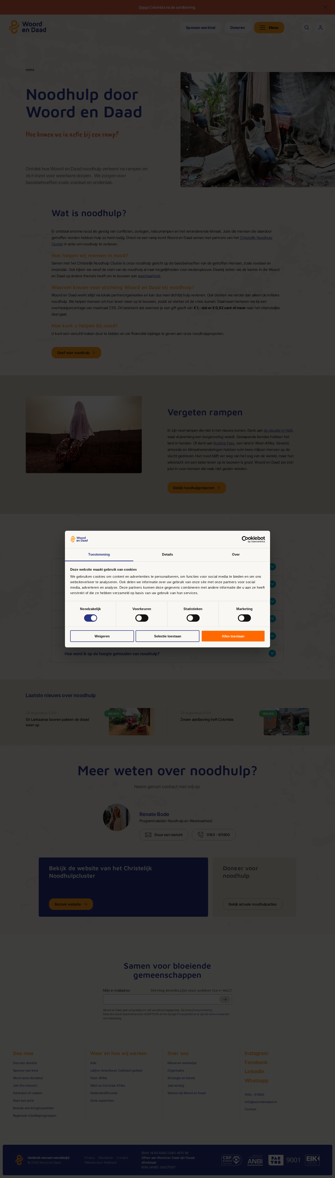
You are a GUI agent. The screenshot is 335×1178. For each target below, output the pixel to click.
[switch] (141, 617)
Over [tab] (236, 554)
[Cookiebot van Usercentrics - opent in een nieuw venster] (245, 539)
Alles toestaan (233, 636)
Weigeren (102, 636)
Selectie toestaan (167, 636)
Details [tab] (167, 554)
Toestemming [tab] (99, 554)
